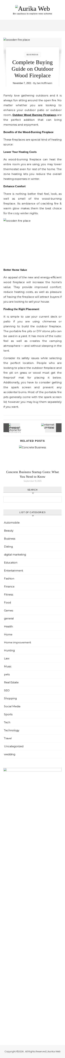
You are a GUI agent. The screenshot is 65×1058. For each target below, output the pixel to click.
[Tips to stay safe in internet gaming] (54, 427)
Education (10, 562)
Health (8, 626)
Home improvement (17, 642)
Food (7, 602)
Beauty (8, 530)
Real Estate (11, 682)
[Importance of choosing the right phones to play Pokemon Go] (11, 427)
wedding (9, 754)
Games (8, 610)
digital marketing (15, 554)
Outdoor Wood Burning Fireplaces (34, 114)
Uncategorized (13, 746)
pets (7, 674)
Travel (8, 738)
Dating (8, 546)
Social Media (12, 706)
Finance (9, 586)
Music (8, 666)
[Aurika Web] (32, 8)
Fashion (9, 578)
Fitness (8, 594)
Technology (11, 730)
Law (6, 658)
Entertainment (13, 570)
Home (8, 634)
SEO (7, 690)
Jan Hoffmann (44, 83)
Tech (7, 722)
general (9, 618)
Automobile (12, 522)
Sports (8, 714)
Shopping (10, 698)
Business (32, 55)
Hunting (9, 650)
